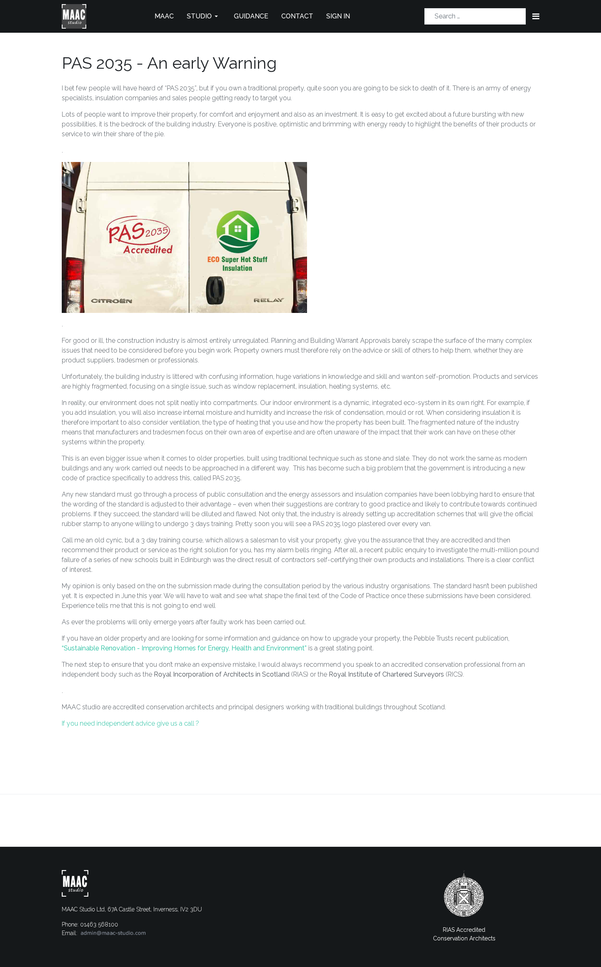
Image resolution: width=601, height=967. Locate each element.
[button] (203, 16)
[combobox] (475, 16)
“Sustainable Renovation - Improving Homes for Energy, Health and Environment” (185, 648)
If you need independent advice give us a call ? (130, 723)
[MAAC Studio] (74, 16)
